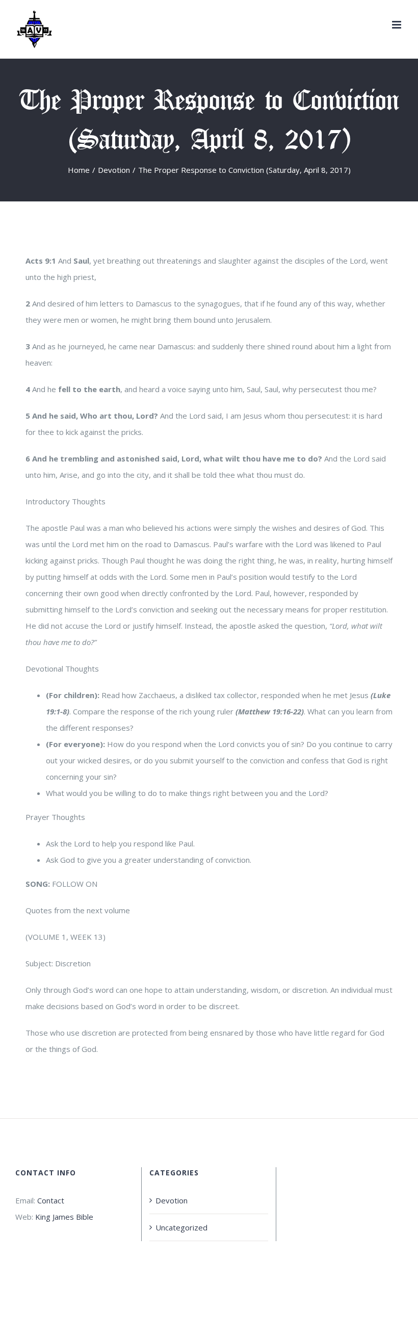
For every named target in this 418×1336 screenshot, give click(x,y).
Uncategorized (181, 1227)
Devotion (171, 1200)
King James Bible (64, 1217)
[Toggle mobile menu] (397, 24)
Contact (50, 1200)
